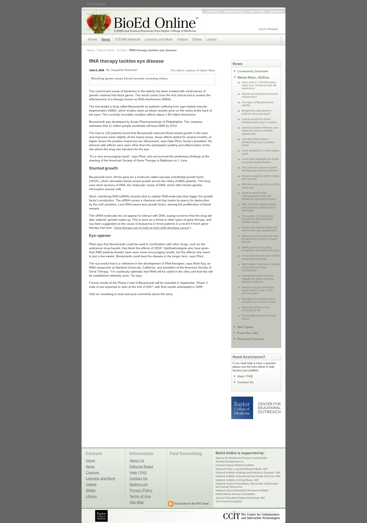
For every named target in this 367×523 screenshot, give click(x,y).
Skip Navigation (96, 4)
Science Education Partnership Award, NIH (240, 497)
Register (273, 29)
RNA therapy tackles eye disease (153, 50)
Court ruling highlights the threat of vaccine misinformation (260, 161)
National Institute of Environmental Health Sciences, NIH (248, 476)
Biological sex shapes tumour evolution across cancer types (259, 300)
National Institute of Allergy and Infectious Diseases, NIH (248, 472)
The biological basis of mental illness (259, 317)
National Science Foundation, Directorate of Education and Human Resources (247, 485)
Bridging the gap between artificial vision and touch (256, 112)
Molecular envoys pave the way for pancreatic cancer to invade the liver (260, 239)
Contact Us (245, 382)
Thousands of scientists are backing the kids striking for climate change (257, 219)
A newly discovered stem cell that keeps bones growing (261, 257)
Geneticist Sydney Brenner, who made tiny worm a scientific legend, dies (260, 130)
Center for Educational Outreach (269, 408)
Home (92, 39)
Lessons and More (159, 39)
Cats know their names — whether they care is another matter (258, 142)
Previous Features (250, 339)
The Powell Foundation (229, 501)
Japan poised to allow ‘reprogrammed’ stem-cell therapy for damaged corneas (259, 196)
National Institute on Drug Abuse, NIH (237, 480)
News (106, 39)
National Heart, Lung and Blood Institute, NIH (241, 469)
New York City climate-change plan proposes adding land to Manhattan (259, 207)
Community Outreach (252, 71)
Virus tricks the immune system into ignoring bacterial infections (260, 169)
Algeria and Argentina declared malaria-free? (260, 95)
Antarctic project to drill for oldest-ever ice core (261, 178)
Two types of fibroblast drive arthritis (258, 104)
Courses (92, 472)
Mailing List (139, 484)
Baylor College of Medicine (242, 408)
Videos (182, 39)
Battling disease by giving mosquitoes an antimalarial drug (260, 249)
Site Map (137, 502)
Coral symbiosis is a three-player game (260, 152)
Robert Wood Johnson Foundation (235, 494)
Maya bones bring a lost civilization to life (255, 309)
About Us (213, 11)
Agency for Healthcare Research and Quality (241, 458)
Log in (262, 29)
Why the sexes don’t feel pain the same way (261, 186)
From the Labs (247, 333)
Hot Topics (245, 327)
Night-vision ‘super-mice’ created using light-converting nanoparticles (261, 267)
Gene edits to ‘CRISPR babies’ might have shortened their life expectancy (259, 85)
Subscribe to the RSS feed (191, 503)
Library (211, 39)
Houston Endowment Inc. (230, 461)
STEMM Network (127, 39)
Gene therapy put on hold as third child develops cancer (151, 227)
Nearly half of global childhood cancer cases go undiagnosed (259, 229)
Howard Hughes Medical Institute (235, 465)
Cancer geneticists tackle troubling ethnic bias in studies (259, 121)
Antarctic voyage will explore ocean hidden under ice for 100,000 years (258, 290)
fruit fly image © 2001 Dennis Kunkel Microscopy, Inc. (170, 511)
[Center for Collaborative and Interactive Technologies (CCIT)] (251, 515)
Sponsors (275, 11)
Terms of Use (140, 496)
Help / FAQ (256, 11)
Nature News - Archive (112, 50)
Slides (197, 39)
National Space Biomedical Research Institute (242, 490)
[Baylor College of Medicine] (102, 516)
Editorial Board (234, 11)
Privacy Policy (141, 490)
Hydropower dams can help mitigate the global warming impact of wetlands (258, 278)
